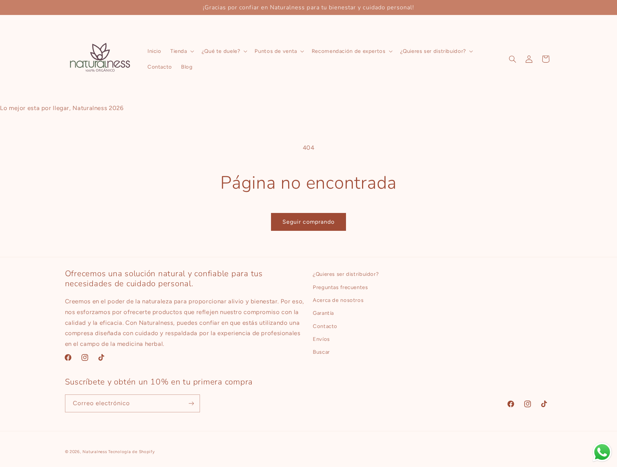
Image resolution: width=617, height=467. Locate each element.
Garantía (323, 313)
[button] (181, 51)
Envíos (321, 339)
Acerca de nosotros (338, 300)
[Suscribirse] (191, 403)
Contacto (325, 326)
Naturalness (94, 451)
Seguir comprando (308, 221)
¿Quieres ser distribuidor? (345, 274)
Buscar (321, 352)
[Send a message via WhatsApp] (602, 452)
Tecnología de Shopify (131, 451)
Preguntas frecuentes (340, 287)
